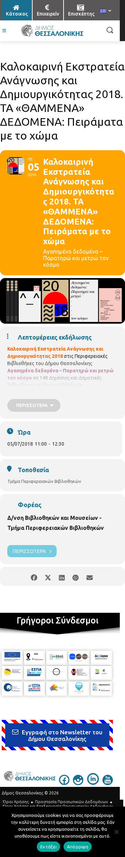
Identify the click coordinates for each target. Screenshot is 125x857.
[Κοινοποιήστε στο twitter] (48, 576)
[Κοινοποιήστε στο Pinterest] (75, 576)
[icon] (64, 783)
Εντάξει (48, 846)
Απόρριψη (77, 846)
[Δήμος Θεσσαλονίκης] (52, 30)
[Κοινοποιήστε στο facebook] (34, 576)
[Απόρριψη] (116, 831)
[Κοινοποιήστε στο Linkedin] (62, 576)
